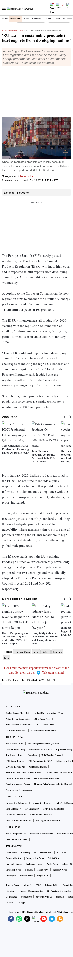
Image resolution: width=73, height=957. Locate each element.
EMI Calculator (13, 808)
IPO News (61, 852)
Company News (28, 852)
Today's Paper (12, 885)
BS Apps (21, 902)
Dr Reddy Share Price (16, 730)
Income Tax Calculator (16, 803)
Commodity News (14, 858)
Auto (27, 19)
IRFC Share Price (42, 719)
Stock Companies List (16, 833)
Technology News (34, 864)
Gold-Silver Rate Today (40, 749)
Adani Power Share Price (18, 719)
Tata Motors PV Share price (19, 724)
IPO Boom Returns (15, 761)
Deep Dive (32, 755)
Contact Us (26, 896)
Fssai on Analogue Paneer (18, 784)
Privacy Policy (52, 885)
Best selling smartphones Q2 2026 (43, 743)
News (20, 30)
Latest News (11, 852)
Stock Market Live (14, 743)
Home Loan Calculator (41, 814)
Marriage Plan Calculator (48, 820)
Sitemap (60, 896)
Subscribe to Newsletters (41, 833)
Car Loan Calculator (16, 814)
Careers (9, 902)
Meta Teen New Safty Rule (46, 778)
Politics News (26, 875)
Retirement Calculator (53, 808)
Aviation (49, 19)
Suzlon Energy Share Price (18, 713)
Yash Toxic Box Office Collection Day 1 (24, 772)
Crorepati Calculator (42, 803)
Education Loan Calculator (19, 820)
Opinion (29, 869)
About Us (27, 885)
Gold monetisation (38, 766)
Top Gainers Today (15, 755)
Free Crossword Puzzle (16, 839)
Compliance (11, 896)
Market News (46, 852)
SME (58, 19)
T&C (38, 885)
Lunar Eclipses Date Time (18, 778)
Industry (15, 19)
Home (5, 19)
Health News (42, 869)
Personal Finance (14, 864)
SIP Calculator (32, 808)
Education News (13, 869)
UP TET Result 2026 (15, 766)
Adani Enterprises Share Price (49, 713)
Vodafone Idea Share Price (43, 730)
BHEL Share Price (45, 724)
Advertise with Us (44, 896)
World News (52, 864)
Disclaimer (11, 891)
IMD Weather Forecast (52, 755)
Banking (37, 19)
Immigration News (35, 858)
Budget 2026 (42, 875)
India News (11, 875)
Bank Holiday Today (15, 749)
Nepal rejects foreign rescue (19, 790)
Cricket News (54, 858)
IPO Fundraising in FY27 (40, 761)
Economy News (60, 869)
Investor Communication (31, 891)
